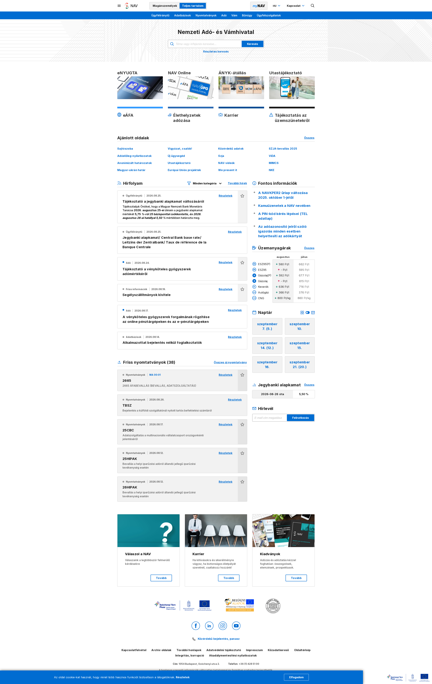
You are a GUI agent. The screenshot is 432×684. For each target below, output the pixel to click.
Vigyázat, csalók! (180, 148)
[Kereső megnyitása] (313, 6)
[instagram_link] (223, 626)
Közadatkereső (278, 650)
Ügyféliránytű (160, 15)
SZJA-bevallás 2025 (283, 148)
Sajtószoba (125, 148)
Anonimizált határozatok (134, 163)
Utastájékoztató (179, 163)
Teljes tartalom (192, 5)
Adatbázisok (182, 15)
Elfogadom (296, 677)
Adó (224, 15)
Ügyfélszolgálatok (269, 15)
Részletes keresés (216, 51)
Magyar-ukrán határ (131, 170)
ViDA (272, 156)
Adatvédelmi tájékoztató (223, 650)
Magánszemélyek (165, 5)
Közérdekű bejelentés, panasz (219, 638)
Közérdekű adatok (231, 148)
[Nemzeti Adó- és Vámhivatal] (131, 5)
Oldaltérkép (302, 650)
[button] (242, 207)
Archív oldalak (161, 650)
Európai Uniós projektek (184, 170)
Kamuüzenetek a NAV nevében (284, 206)
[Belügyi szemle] (273, 606)
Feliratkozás (300, 417)
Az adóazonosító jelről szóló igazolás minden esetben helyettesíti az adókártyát (282, 231)
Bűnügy (247, 15)
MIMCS (274, 163)
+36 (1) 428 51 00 (249, 663)
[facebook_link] (196, 626)
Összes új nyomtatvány (230, 362)
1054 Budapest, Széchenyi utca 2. (199, 663)
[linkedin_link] (209, 626)
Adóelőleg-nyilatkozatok (134, 156)
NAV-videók (226, 163)
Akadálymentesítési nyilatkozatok (233, 655)
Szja (221, 156)
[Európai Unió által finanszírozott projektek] (183, 606)
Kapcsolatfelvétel (134, 650)
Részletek (183, 677)
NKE (272, 170)
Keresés (252, 44)
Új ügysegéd (176, 156)
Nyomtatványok (206, 15)
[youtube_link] (236, 626)
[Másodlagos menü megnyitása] (119, 6)
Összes (309, 137)
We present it (227, 170)
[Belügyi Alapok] (240, 606)
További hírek (237, 183)
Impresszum (254, 650)
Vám (234, 15)
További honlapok (189, 650)
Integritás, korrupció (189, 655)
